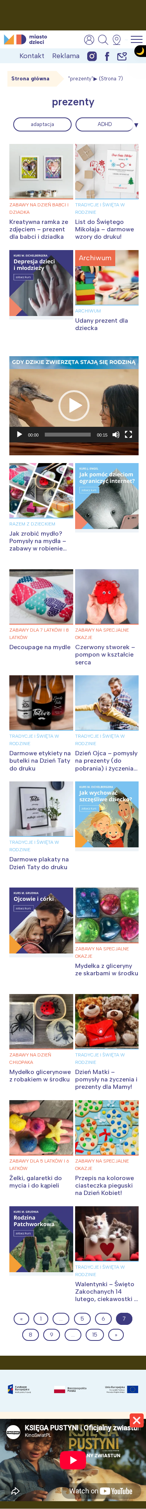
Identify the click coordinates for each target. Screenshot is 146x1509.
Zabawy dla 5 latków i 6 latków (39, 1164)
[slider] (68, 435)
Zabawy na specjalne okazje (102, 633)
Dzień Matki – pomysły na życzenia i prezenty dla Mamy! (106, 1079)
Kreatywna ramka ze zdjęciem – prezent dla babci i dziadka (38, 229)
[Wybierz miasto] (119, 40)
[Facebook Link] (107, 56)
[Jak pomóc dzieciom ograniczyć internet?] (107, 498)
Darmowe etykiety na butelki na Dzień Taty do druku (40, 760)
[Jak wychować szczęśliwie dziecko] (107, 816)
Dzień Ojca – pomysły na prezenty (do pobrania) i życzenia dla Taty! (106, 764)
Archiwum (88, 311)
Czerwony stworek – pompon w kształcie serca (105, 654)
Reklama (65, 55)
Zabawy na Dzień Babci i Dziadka (39, 208)
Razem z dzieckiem (32, 524)
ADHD (105, 124)
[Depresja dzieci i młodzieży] (41, 285)
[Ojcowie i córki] (41, 922)
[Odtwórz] (19, 434)
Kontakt (31, 55)
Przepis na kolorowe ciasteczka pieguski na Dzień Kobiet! (104, 1185)
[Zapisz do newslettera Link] (122, 56)
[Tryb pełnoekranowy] (128, 434)
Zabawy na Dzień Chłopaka (30, 1058)
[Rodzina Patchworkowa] (41, 1241)
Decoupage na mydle (39, 647)
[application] (74, 405)
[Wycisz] (116, 434)
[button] (74, 405)
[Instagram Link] (92, 56)
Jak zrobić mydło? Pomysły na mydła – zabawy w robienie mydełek (37, 545)
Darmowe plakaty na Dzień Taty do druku (39, 863)
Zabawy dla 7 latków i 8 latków (39, 633)
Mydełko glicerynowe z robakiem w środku (40, 1075)
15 (94, 1334)
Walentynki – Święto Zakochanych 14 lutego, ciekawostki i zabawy (105, 1295)
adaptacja (42, 124)
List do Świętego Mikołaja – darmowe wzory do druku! (104, 229)
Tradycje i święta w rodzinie (100, 208)
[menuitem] (42, 124)
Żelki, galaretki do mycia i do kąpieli (35, 1181)
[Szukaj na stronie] (103, 40)
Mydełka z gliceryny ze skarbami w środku (106, 969)
